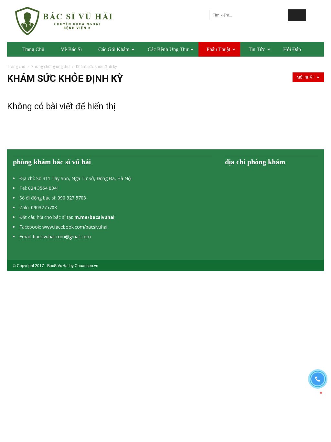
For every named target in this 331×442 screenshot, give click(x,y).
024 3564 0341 (43, 188)
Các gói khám (113, 49)
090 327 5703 (72, 198)
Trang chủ (33, 49)
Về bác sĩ (71, 49)
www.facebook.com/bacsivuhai (74, 227)
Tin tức (257, 49)
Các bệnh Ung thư (168, 49)
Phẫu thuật (218, 49)
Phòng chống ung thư (50, 66)
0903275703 (44, 207)
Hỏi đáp (292, 49)
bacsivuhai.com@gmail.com (62, 236)
